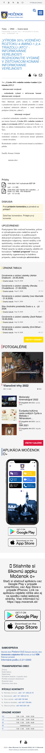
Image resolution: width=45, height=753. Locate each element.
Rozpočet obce (7, 681)
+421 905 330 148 (22, 705)
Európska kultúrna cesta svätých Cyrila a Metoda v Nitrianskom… (30, 414)
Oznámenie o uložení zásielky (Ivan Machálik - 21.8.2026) (22, 297)
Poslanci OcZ (18, 651)
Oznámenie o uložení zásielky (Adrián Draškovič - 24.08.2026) (19, 276)
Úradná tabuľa (23, 29)
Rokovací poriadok (8, 657)
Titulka (4, 29)
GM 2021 (24, 425)
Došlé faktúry (6, 672)
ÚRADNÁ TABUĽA (12, 267)
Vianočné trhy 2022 (15, 385)
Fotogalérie (15, 346)
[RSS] (13, 2)
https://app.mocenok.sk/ (22, 601)
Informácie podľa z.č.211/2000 (16, 659)
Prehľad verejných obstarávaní (13, 679)
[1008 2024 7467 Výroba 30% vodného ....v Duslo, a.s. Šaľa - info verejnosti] (4, 191)
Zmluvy (4, 669)
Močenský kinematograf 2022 (28, 398)
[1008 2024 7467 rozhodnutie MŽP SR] (4, 185)
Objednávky (6, 674)
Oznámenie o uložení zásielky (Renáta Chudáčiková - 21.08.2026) (19, 286)
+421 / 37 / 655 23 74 (20, 696)
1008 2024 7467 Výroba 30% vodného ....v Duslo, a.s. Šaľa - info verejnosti (23, 190)
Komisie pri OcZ (29, 654)
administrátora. (33, 257)
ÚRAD (12, 29)
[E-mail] (22, 2)
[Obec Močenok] (29, 75)
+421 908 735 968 (21, 699)
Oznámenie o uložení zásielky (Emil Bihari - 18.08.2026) (22, 328)
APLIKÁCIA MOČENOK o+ (21, 451)
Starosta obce (6, 652)
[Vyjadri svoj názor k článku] (35, 75)
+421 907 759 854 (24, 702)
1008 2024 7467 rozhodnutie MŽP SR (21, 183)
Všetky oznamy (33, 339)
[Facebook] (4, 2)
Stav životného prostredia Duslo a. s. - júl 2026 (20, 307)
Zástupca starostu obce (33, 652)
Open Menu (40, 12)
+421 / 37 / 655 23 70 (26, 693)
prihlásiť (6, 209)
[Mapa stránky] (18, 2)
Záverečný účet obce (9, 683)
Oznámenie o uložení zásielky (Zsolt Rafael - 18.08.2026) (22, 317)
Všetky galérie (33, 442)
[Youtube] (8, 2)
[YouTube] (25, 742)
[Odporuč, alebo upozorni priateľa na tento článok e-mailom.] (40, 75)
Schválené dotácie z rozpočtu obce (14, 676)
